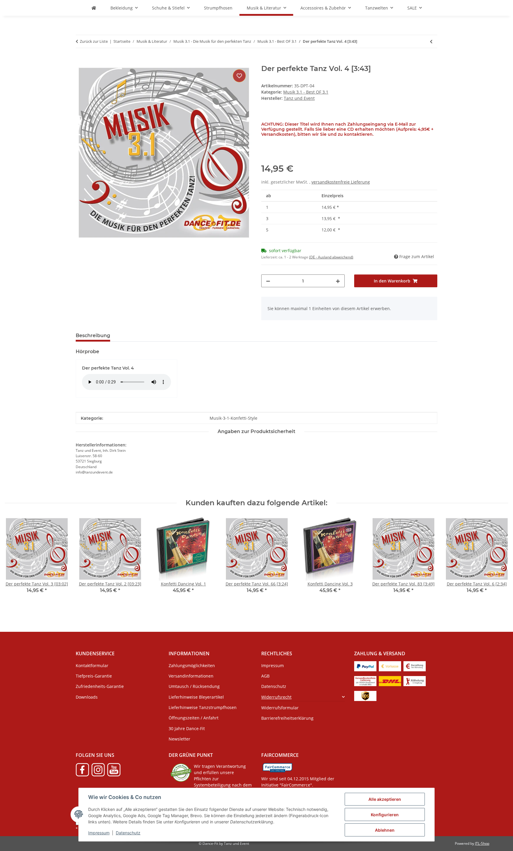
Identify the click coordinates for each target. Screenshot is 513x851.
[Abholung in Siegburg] (414, 680)
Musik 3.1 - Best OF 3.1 (305, 92)
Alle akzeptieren (384, 799)
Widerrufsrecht (276, 697)
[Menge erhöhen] (337, 281)
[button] (303, 697)
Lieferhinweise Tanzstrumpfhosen (203, 707)
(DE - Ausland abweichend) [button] (331, 257)
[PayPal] (365, 666)
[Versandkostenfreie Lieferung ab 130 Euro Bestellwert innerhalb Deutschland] (365, 680)
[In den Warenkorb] (80, 61)
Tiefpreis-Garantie (94, 676)
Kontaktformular (92, 665)
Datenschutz (128, 832)
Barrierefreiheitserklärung (287, 718)
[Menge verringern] (268, 281)
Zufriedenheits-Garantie (100, 686)
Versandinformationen (191, 676)
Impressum (99, 832)
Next (499, 562)
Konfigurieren (385, 814)
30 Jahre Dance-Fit (187, 728)
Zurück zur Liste (94, 41)
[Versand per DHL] (390, 680)
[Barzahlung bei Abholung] (414, 666)
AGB (265, 676)
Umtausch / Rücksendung (194, 686)
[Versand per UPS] (365, 695)
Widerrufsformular (280, 708)
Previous (15, 562)
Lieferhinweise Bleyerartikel (196, 697)
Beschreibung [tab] (93, 335)
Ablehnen (385, 830)
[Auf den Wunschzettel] (239, 75)
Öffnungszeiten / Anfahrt (193, 718)
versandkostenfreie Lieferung (340, 182)
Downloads (87, 697)
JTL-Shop (482, 843)
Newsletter (179, 739)
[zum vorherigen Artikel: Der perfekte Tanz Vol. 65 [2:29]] (431, 41)
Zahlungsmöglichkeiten (192, 665)
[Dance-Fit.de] (93, 8)
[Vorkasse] (390, 666)
